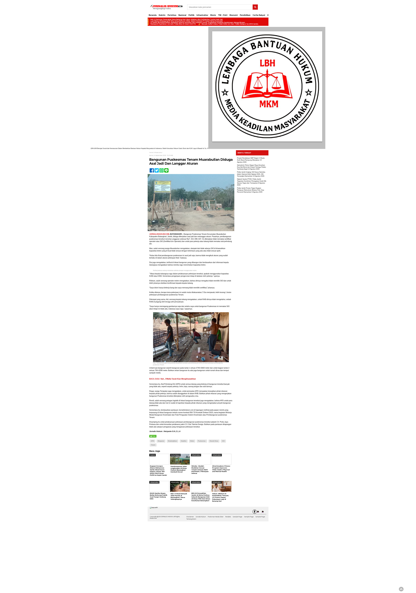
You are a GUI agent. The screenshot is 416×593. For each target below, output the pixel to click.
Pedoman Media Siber (215, 517)
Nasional (182, 15)
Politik (191, 15)
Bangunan (161, 441)
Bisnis (213, 15)
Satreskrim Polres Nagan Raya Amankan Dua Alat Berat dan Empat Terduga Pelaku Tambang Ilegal (251, 167)
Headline (183, 441)
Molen (192, 441)
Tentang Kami (191, 519)
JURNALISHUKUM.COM (159, 234)
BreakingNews (172, 441)
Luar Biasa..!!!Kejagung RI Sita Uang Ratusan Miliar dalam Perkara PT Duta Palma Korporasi (186, 21)
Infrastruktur (202, 15)
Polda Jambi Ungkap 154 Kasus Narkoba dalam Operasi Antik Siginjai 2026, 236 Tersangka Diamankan (251, 174)
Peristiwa (172, 15)
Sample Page (237, 517)
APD (152, 441)
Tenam (153, 445)
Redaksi (228, 517)
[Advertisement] (252, 229)
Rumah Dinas (214, 441)
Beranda (153, 15)
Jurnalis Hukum (201, 517)
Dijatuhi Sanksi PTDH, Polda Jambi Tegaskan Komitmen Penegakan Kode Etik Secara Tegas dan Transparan (251, 181)
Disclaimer (190, 517)
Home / (151, 152)
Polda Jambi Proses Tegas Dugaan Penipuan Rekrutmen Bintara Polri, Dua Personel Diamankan (250, 190)
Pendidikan (245, 15)
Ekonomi (234, 15)
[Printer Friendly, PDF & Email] (152, 436)
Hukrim (162, 15)
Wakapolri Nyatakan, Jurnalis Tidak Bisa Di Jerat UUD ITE (173, 24)
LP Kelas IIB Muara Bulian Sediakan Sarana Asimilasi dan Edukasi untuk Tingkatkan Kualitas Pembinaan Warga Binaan (197, 22)
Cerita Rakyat (259, 15)
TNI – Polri (222, 15)
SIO (223, 441)
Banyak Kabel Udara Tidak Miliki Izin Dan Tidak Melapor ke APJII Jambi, (230, 24)
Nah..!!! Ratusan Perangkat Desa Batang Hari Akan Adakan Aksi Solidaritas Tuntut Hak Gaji (186, 19)
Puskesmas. (202, 441)
